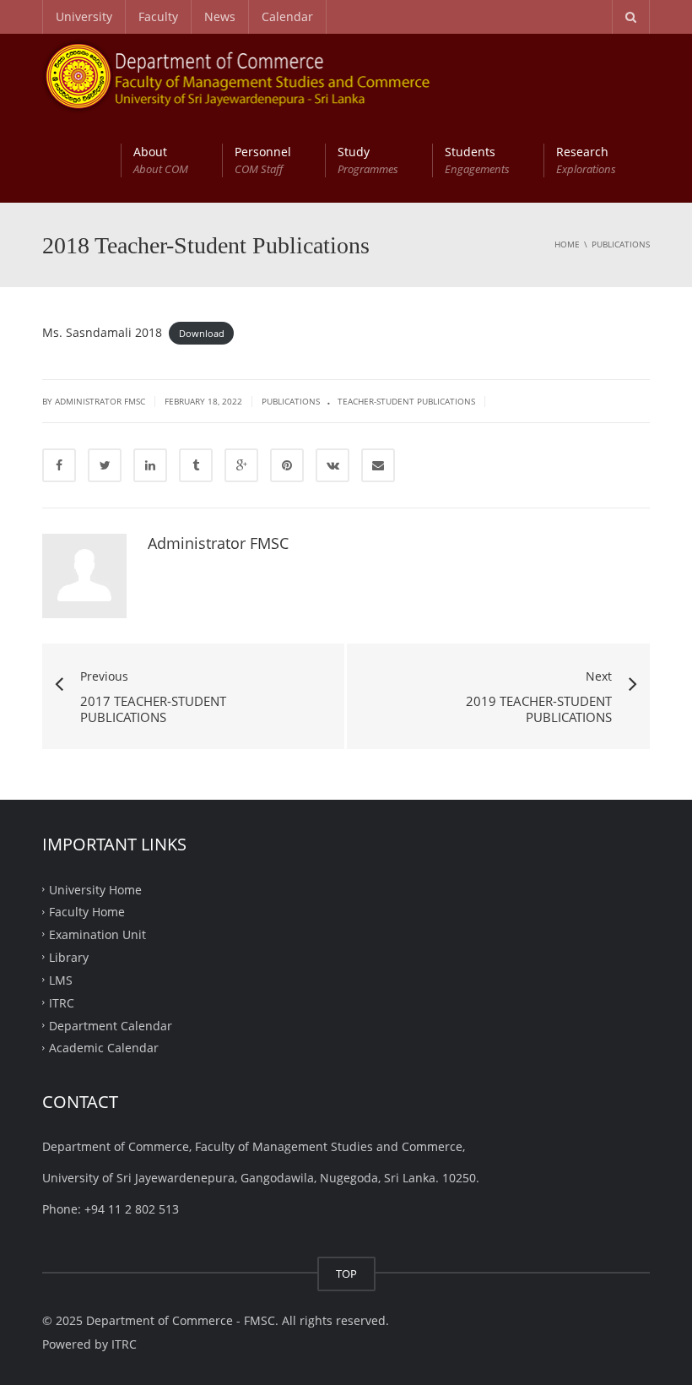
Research (586, 160)
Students (477, 160)
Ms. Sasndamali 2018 (102, 332)
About (160, 160)
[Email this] (378, 465)
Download (201, 333)
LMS (61, 980)
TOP (346, 1273)
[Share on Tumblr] (196, 465)
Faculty (158, 16)
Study (368, 160)
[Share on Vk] (332, 465)
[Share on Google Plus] (241, 465)
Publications (291, 401)
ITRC (61, 1002)
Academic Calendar (104, 1048)
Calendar (287, 16)
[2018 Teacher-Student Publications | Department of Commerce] (256, 76)
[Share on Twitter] (105, 465)
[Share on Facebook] (59, 465)
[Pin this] (287, 465)
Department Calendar (110, 1025)
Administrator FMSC (218, 543)
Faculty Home (87, 912)
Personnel (263, 160)
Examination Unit (97, 934)
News (219, 16)
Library (69, 957)
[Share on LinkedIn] (150, 465)
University (84, 16)
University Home (95, 889)
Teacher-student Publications (406, 401)
